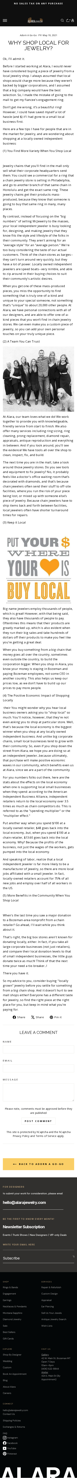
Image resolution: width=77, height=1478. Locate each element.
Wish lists (46, 1325)
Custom (7, 1367)
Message (10, 1079)
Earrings (7, 1300)
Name (7, 1041)
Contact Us (9, 1414)
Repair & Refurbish (51, 1287)
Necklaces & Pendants (15, 1306)
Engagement (9, 1293)
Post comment (38, 1121)
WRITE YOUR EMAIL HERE (19, 1244)
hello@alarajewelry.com (24, 1202)
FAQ (5, 1433)
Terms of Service (46, 1136)
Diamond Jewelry (12, 1319)
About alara (9, 1386)
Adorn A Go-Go (28, 35)
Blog (5, 1380)
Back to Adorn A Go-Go (41, 1164)
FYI (40, 35)
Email (8, 1060)
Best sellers (9, 1332)
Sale (5, 1325)
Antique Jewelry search (53, 1319)
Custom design (49, 1293)
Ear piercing (47, 1306)
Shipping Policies (12, 1420)
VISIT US (45, 1349)
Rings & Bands (10, 1287)
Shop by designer (12, 1354)
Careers (7, 1393)
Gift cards (8, 1338)
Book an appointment (15, 1373)
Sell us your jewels (51, 1312)
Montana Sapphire (12, 1312)
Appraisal (46, 1300)
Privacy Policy (21, 1136)
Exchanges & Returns (14, 1426)
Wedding (7, 1361)
